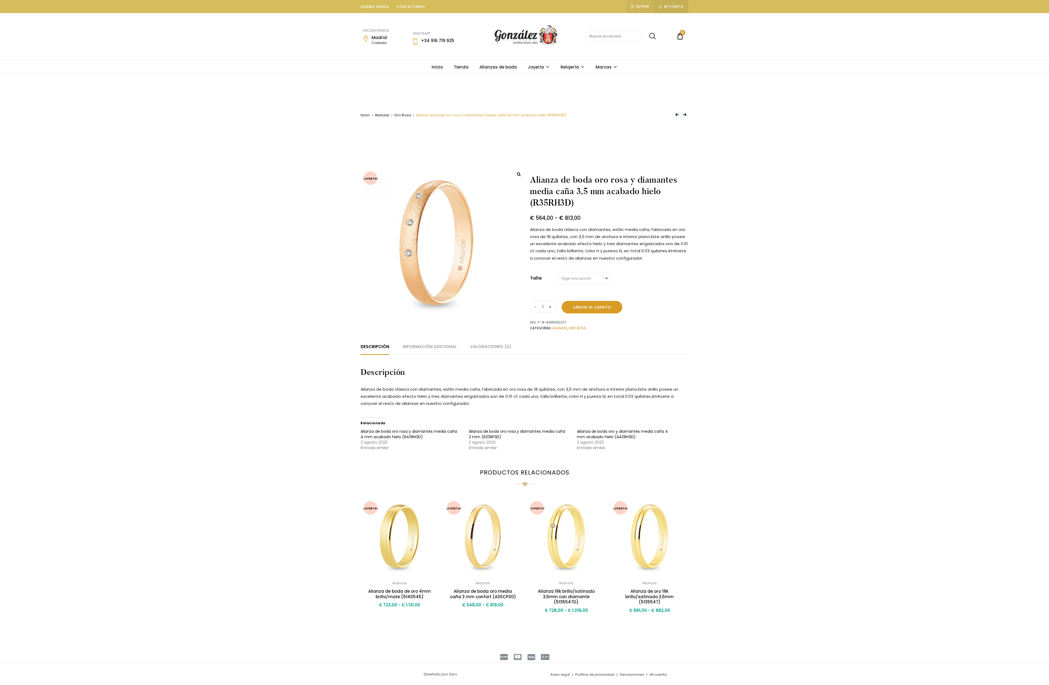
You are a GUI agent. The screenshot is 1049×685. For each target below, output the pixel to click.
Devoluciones (632, 674)
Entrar (642, 6)
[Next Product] (684, 114)
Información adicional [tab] (430, 346)
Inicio (437, 67)
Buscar (650, 36)
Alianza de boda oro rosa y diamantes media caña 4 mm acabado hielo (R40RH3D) (409, 434)
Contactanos (411, 6)
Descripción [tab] (375, 346)
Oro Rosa (402, 115)
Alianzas (382, 115)
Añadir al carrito (592, 307)
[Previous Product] (677, 114)
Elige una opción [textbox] (576, 278)
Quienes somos (375, 6)
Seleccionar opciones (399, 616)
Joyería (536, 67)
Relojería (570, 67)
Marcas (604, 67)
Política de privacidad (594, 674)
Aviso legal (560, 674)
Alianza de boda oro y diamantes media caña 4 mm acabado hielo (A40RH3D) (622, 434)
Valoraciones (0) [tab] (490, 346)
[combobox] (585, 278)
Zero (453, 674)
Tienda (461, 67)
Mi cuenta (673, 6)
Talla (536, 278)
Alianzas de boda (498, 67)
